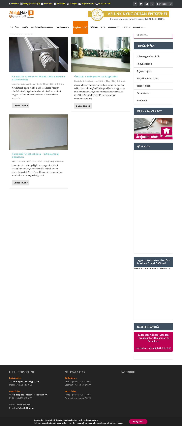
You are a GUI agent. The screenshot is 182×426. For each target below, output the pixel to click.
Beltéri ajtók (48, 4)
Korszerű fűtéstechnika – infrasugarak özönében (35, 155)
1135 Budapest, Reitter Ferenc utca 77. (28, 394)
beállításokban (115, 423)
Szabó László (25, 84)
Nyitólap (15, 27)
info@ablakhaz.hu (87, 4)
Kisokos (126, 27)
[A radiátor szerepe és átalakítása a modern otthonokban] (38, 54)
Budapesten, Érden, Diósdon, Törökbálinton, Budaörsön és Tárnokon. (153, 341)
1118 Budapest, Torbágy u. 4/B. (24, 381)
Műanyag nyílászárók (148, 56)
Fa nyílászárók (144, 63)
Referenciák (114, 27)
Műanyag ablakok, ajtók (31, 4)
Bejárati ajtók (60, 4)
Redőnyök (73, 4)
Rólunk (94, 27)
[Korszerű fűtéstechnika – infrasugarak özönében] (38, 132)
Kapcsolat (138, 27)
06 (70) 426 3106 (104, 4)
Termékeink (61, 27)
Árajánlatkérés (80, 27)
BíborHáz (15, 4)
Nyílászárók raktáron (42, 27)
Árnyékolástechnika (147, 78)
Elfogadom (138, 421)
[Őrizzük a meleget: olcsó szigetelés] (100, 54)
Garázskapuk (143, 93)
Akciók (25, 27)
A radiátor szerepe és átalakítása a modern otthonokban (38, 78)
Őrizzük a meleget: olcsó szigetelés (96, 76)
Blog (103, 27)
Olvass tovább (21, 105)
